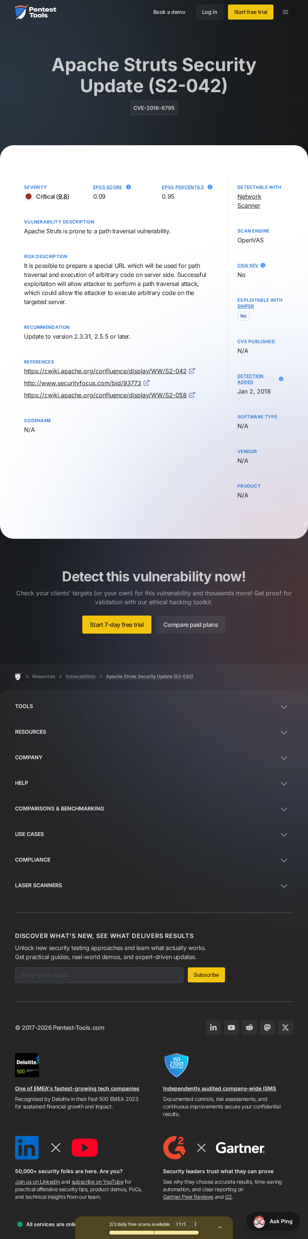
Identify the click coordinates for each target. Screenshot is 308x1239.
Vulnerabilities (80, 676)
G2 (228, 1196)
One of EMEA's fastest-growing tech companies (77, 1088)
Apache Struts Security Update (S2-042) (149, 676)
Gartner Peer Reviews (188, 1196)
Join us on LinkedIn (37, 1181)
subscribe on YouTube (98, 1181)
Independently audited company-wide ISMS (219, 1088)
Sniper (245, 306)
